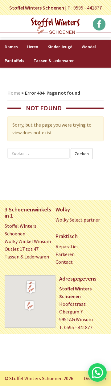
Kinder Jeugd (59, 46)
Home (13, 93)
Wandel (89, 46)
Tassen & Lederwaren (54, 60)
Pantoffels (14, 60)
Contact (64, 262)
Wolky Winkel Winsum (28, 241)
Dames (11, 46)
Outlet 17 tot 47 (22, 249)
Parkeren (65, 254)
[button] (31, 288)
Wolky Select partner (78, 220)
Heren (32, 46)
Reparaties (67, 246)
